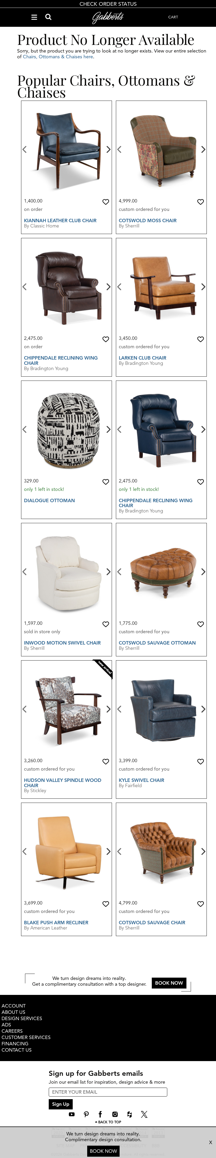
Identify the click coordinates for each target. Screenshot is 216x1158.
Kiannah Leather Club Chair (60, 221)
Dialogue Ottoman (49, 500)
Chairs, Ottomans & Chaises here (58, 57)
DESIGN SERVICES (22, 1018)
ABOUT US (13, 1012)
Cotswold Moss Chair (147, 221)
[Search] (48, 17)
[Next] (108, 148)
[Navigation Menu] (34, 17)
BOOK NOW (103, 1151)
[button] (105, 202)
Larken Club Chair (142, 358)
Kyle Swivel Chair (141, 780)
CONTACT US (17, 1050)
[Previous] (24, 148)
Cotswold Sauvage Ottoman (157, 643)
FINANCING (15, 1044)
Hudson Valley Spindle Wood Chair (62, 782)
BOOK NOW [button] (169, 983)
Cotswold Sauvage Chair (152, 923)
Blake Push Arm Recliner (56, 923)
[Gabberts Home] (108, 18)
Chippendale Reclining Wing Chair (61, 360)
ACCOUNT (14, 1006)
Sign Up (60, 1104)
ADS (6, 1025)
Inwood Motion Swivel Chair (62, 643)
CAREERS (12, 1031)
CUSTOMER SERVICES (26, 1037)
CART (173, 17)
